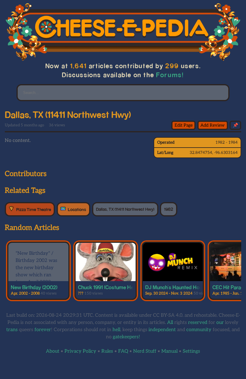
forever (42, 330)
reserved (197, 322)
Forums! (170, 74)
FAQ (123, 351)
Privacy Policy (80, 351)
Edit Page (184, 125)
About (52, 351)
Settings (191, 351)
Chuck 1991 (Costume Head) (109, 287)
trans (12, 330)
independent (162, 330)
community (199, 330)
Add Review (212, 125)
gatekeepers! (126, 337)
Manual (169, 351)
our (220, 322)
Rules (107, 351)
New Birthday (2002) (34, 287)
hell (116, 330)
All (170, 322)
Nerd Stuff (144, 351)
